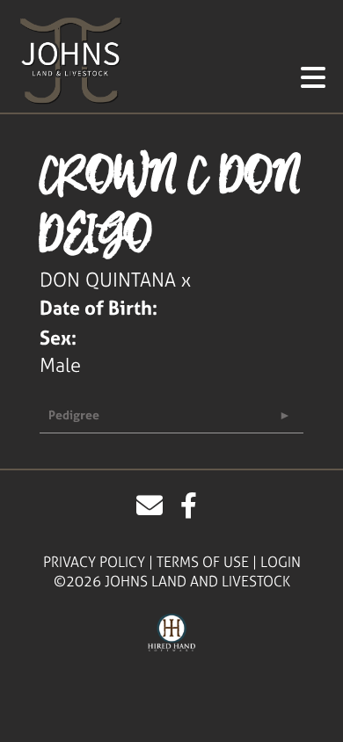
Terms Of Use (203, 561)
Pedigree (73, 414)
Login (280, 561)
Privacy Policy (94, 561)
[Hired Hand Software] (172, 633)
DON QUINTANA (108, 279)
